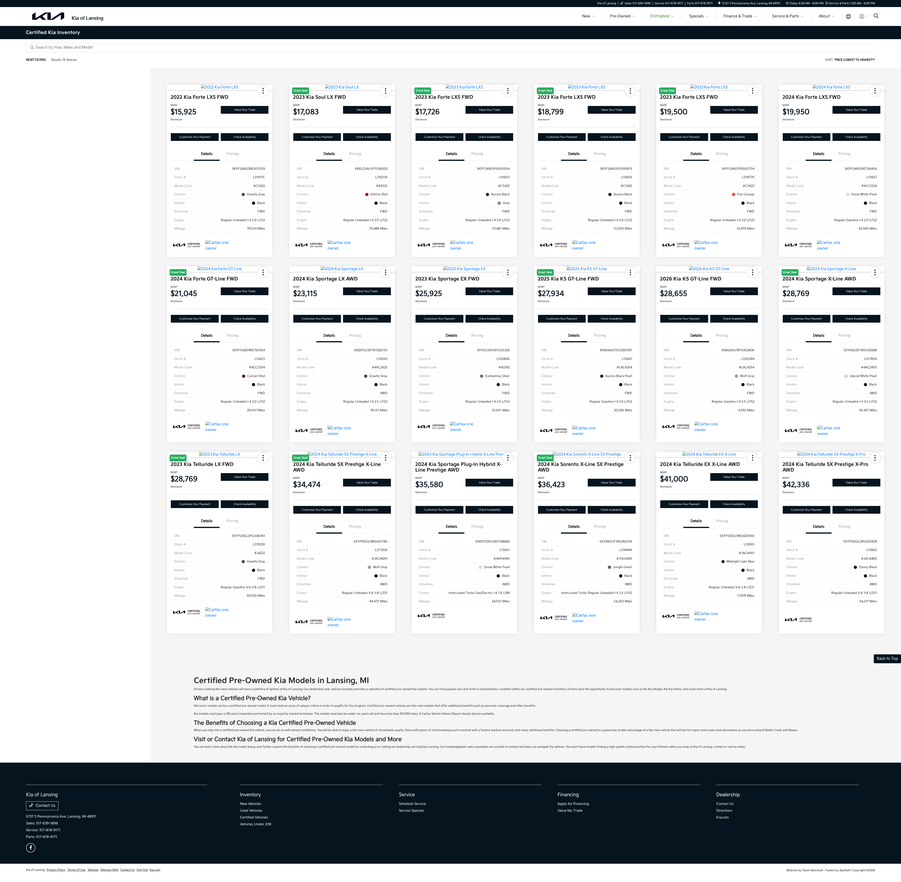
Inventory (250, 795)
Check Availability (245, 137)
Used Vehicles (251, 811)
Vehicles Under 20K (256, 824)
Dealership (728, 795)
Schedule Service (412, 804)
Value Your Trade (244, 109)
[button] (263, 91)
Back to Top (887, 658)
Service (407, 795)
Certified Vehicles (254, 817)
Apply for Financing (573, 804)
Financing (568, 795)
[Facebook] (30, 847)
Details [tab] (206, 154)
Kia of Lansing (35, 870)
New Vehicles (250, 804)
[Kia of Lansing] (66, 16)
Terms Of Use (76, 870)
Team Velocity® (812, 870)
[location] (719, 3)
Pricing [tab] (232, 154)
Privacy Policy (56, 870)
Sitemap (93, 870)
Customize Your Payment (194, 137)
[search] (876, 16)
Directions (724, 811)
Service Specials (411, 811)
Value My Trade (570, 811)
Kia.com (722, 817)
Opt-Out (142, 870)
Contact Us (45, 805)
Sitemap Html (109, 870)
